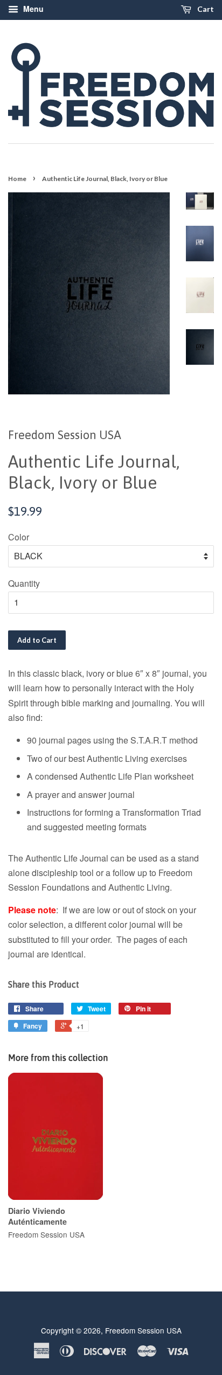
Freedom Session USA (143, 1330)
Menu (32, 8)
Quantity (24, 583)
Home (17, 179)
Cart (205, 8)
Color (18, 537)
